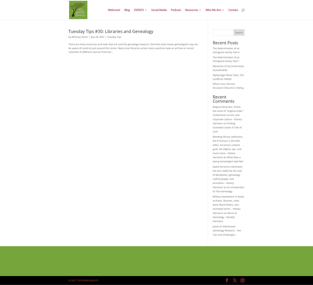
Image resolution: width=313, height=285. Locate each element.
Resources (191, 10)
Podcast (176, 10)
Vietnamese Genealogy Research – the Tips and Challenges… (227, 230)
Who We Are (213, 10)
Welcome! (114, 10)
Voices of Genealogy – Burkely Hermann (225, 217)
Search (239, 32)
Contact (233, 10)
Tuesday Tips (114, 36)
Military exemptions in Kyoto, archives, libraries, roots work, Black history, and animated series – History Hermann (229, 205)
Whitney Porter (80, 36)
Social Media (159, 10)
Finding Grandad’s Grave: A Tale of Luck (227, 127)
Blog (127, 10)
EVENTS (139, 10)
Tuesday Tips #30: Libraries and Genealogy (110, 31)
